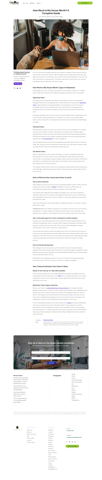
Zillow (54, 187)
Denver (73, 376)
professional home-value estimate (57, 288)
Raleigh (73, 392)
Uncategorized (75, 400)
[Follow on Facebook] (15, 88)
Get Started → (85, 3)
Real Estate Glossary (77, 394)
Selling (61, 17)
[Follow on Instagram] (20, 88)
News (73, 388)
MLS (59, 276)
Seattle (73, 396)
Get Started (18, 83)
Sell (24, 3)
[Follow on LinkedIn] (75, 442)
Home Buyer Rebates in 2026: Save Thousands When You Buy (20, 394)
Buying (73, 374)
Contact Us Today (72, 446)
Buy (27, 3)
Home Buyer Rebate (77, 380)
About (38, 3)
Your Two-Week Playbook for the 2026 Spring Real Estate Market (20, 400)
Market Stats (75, 386)
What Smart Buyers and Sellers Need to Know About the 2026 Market (21, 387)
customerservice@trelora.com (74, 437)
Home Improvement (77, 382)
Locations (31, 3)
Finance (74, 378)
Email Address (35, 356)
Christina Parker (45, 17)
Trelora (69, 303)
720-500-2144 (70, 430)
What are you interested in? (37, 350)
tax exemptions (48, 139)
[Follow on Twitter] (17, 88)
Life (73, 384)
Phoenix (74, 390)
